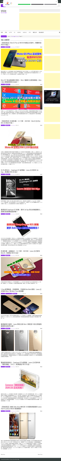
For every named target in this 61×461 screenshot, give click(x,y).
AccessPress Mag (16, 459)
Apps (30, 32)
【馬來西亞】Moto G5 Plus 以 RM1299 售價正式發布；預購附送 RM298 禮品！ (21, 44)
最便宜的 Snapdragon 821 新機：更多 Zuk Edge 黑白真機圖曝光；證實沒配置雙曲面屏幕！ (21, 210)
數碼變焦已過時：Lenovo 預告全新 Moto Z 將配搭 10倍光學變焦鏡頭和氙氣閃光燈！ (21, 325)
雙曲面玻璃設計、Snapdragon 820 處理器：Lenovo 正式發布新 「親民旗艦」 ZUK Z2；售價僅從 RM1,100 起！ (20, 363)
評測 (6, 32)
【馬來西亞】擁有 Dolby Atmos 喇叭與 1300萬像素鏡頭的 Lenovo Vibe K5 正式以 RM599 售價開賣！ (21, 408)
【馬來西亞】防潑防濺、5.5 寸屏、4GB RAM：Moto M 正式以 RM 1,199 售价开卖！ (20, 122)
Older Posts (3, 454)
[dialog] (30, 3)
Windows (25, 32)
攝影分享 (35, 32)
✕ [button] (56, 1)
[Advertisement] (39, 21)
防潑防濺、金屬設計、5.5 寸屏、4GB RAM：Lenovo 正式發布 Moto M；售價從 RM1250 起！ (20, 252)
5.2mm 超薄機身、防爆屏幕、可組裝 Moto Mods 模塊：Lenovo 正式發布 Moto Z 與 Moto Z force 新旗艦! (21, 290)
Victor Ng (13, 47)
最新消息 (8, 47)
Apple (2, 1)
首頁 (2, 32)
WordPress (8, 459)
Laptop (10, 32)
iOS (14, 32)
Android (19, 32)
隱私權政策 (41, 32)
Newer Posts (40, 454)
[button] (24, 4)
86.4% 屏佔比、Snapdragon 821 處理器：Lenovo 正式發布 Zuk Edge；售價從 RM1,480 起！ (19, 171)
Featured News (8, 293)
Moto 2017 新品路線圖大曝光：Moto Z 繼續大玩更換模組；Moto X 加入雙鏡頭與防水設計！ (21, 81)
